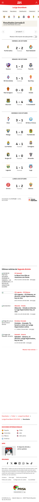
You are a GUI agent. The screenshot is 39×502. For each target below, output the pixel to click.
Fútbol (13, 416)
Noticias (5, 11)
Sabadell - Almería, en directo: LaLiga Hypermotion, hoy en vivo (25, 338)
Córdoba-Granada (20, 321)
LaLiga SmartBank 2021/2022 (11, 419)
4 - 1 (19, 144)
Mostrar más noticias (29, 350)
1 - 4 (19, 102)
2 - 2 (19, 48)
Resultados (13, 11)
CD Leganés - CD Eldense (22, 292)
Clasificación (22, 11)
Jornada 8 (19, 32)
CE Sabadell (18, 273)
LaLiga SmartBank (19, 7)
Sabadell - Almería (20, 334)
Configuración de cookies (19, 479)
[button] (19, 492)
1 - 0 (19, 132)
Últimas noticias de (16, 269)
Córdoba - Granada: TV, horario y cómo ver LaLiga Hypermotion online (24, 325)
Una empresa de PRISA (19, 488)
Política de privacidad (21, 477)
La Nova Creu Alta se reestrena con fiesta (22, 276)
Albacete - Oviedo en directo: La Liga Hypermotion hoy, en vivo (25, 310)
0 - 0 (19, 90)
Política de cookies (6, 479)
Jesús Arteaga (18, 300)
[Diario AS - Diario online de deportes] (19, 2)
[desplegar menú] (2, 2)
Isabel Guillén (18, 314)
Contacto (4, 477)
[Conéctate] (36, 2)
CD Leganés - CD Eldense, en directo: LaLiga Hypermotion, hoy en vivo (25, 296)
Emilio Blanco (18, 279)
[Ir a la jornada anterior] (3, 31)
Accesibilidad (31, 479)
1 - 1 (19, 78)
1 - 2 (19, 66)
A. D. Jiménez (18, 329)
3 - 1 (19, 120)
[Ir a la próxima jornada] (35, 31)
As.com (16, 343)
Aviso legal (11, 477)
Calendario (32, 11)
